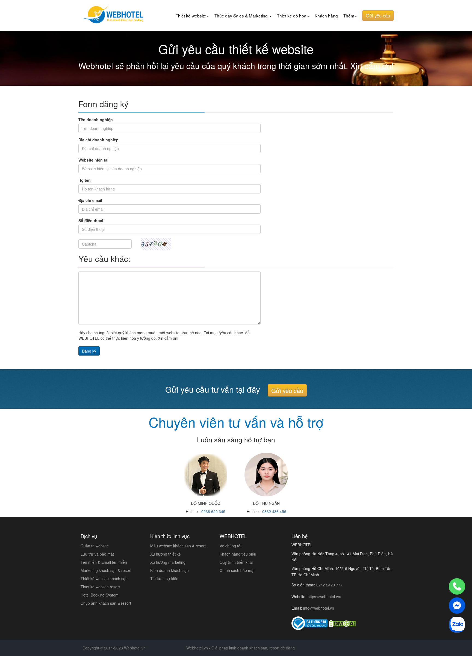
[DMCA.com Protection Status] (342, 623)
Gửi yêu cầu (378, 15)
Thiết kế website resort (100, 586)
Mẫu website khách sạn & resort (178, 545)
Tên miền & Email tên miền (104, 562)
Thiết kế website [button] (191, 16)
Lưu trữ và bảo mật (97, 554)
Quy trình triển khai (236, 562)
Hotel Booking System (100, 595)
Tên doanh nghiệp (95, 119)
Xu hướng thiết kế (165, 554)
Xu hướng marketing (167, 562)
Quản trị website (95, 545)
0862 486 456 (274, 511)
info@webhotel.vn (318, 608)
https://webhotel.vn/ (324, 596)
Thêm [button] (348, 16)
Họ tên (84, 180)
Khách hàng (326, 16)
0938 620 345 (213, 511)
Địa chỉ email (90, 200)
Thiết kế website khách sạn (104, 578)
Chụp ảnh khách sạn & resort (106, 603)
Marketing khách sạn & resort (106, 570)
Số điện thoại (90, 220)
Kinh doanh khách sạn (169, 570)
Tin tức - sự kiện (164, 578)
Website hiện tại (93, 160)
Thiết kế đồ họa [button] (291, 16)
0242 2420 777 (329, 585)
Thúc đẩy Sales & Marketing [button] (241, 16)
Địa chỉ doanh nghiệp (98, 139)
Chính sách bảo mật (237, 570)
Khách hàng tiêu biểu (238, 554)
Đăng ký (89, 351)
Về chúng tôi (230, 545)
